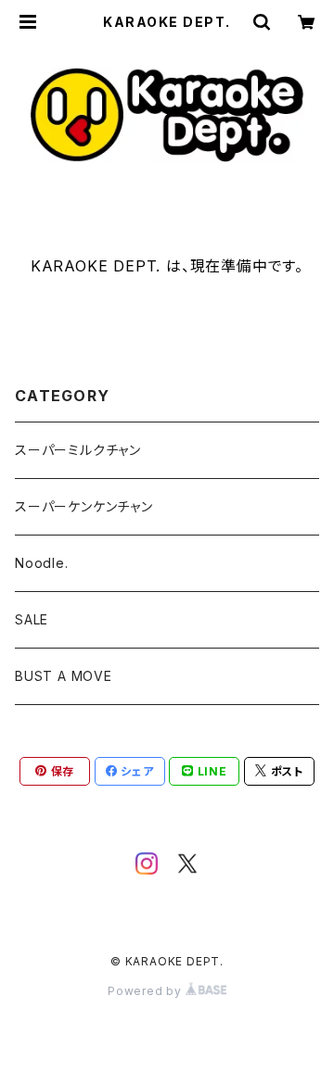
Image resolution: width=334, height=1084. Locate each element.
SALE (31, 619)
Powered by (147, 991)
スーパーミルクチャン (78, 450)
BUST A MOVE (63, 676)
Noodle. (42, 563)
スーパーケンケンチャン (84, 506)
